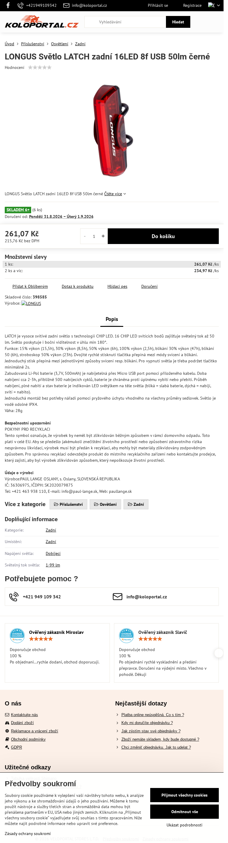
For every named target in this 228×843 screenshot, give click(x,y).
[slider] (40, 67)
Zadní (51, 530)
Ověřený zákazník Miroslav (56, 632)
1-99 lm (53, 565)
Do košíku (163, 236)
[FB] (10, 5)
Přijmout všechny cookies (185, 795)
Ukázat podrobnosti (184, 825)
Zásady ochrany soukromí (28, 833)
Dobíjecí (53, 553)
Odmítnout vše (184, 811)
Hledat (178, 22)
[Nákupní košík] (202, 22)
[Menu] (216, 22)
